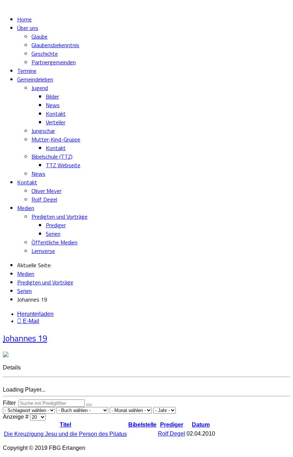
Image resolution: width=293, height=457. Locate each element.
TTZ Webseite (63, 165)
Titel (65, 425)
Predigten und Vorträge (59, 216)
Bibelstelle (142, 425)
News (53, 105)
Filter (11, 403)
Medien (25, 208)
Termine (26, 70)
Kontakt (56, 113)
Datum (201, 425)
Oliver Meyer (46, 191)
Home (24, 19)
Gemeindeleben (35, 79)
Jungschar (43, 130)
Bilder (52, 96)
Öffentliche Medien (54, 242)
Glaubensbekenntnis (55, 45)
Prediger (56, 225)
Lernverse (43, 251)
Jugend (39, 88)
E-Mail (30, 321)
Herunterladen (35, 314)
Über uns (27, 28)
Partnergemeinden (53, 62)
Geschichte (44, 53)
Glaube (39, 36)
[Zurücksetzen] (89, 405)
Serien (53, 233)
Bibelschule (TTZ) (52, 156)
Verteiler (55, 122)
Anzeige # (16, 417)
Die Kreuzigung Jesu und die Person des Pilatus (65, 434)
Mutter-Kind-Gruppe (55, 139)
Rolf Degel (44, 199)
